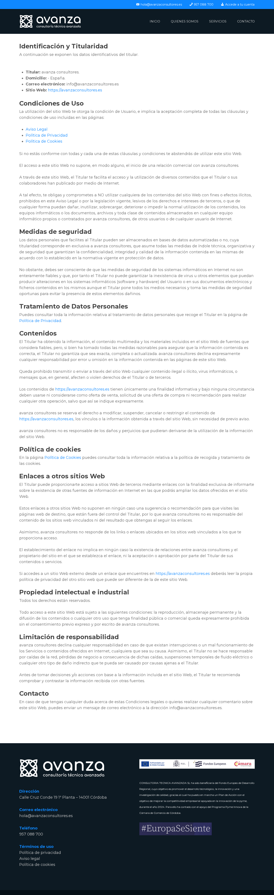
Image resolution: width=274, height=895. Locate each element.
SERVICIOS (217, 21)
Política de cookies (37, 864)
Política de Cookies (44, 141)
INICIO (155, 21)
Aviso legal (29, 858)
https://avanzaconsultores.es (75, 90)
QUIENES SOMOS (184, 21)
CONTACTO (246, 21)
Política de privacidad (40, 852)
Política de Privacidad (47, 135)
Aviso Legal (37, 129)
